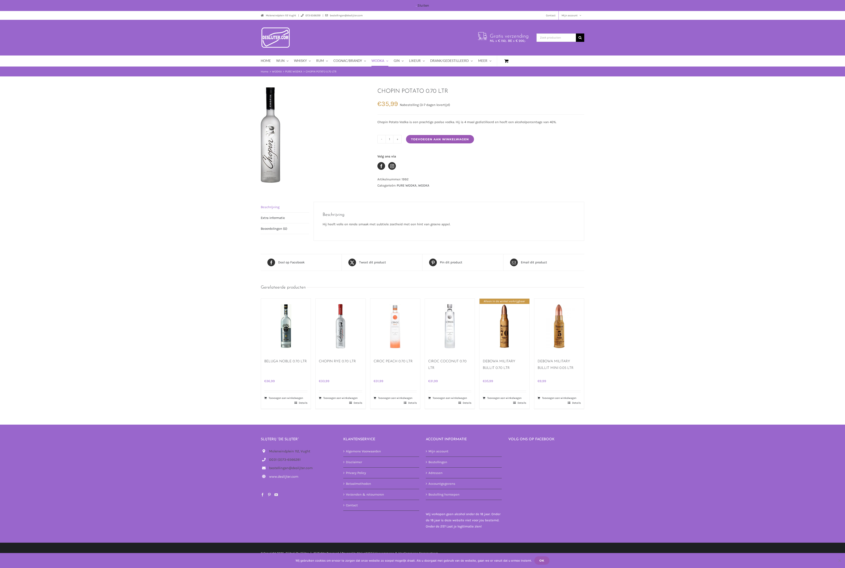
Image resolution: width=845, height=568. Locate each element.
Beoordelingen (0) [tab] (274, 229)
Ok (541, 560)
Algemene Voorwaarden (363, 451)
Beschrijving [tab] (270, 207)
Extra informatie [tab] (273, 218)
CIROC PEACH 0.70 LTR (393, 361)
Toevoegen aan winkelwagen (440, 139)
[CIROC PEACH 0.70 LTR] (395, 326)
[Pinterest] (269, 494)
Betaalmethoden (358, 484)
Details (303, 402)
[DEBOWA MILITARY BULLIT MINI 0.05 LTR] (559, 326)
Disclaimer (354, 462)
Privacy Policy (356, 473)
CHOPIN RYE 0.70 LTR (337, 361)
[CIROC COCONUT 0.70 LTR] (450, 326)
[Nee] (839, 560)
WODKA (423, 185)
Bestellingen (437, 462)
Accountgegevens (441, 484)
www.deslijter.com (283, 476)
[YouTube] (276, 494)
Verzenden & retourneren (365, 494)
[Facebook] (262, 494)
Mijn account (438, 451)
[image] (316, 135)
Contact (352, 505)
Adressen (435, 473)
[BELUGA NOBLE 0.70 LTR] (286, 326)
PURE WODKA (407, 185)
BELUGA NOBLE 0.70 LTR (285, 361)
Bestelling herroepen (443, 494)
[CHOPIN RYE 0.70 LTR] (340, 326)
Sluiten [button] (423, 5)
